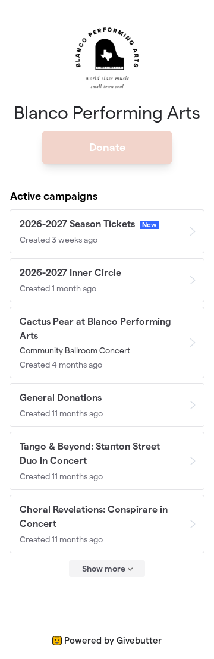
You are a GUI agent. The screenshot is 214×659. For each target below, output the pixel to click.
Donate (107, 147)
